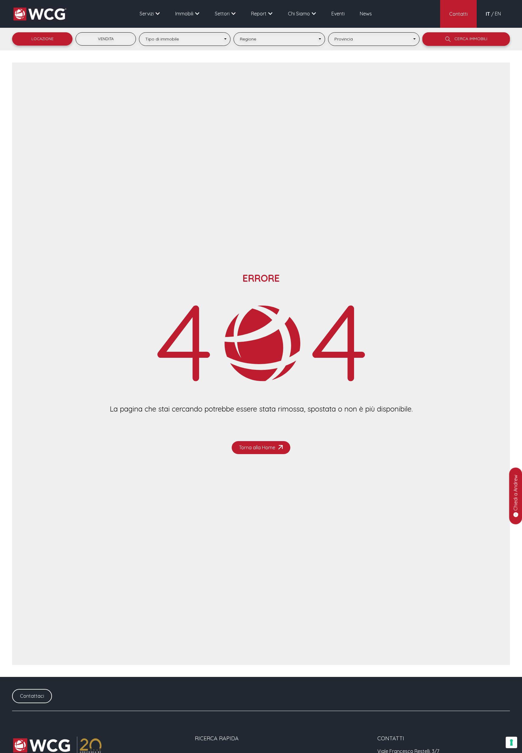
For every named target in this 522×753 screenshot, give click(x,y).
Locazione (42, 38)
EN (498, 14)
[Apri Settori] (233, 13)
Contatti (458, 14)
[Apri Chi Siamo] (313, 13)
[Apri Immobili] (197, 13)
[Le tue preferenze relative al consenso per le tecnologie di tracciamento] (511, 742)
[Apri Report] (270, 13)
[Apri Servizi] (157, 13)
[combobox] (184, 39)
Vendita (106, 38)
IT (488, 14)
